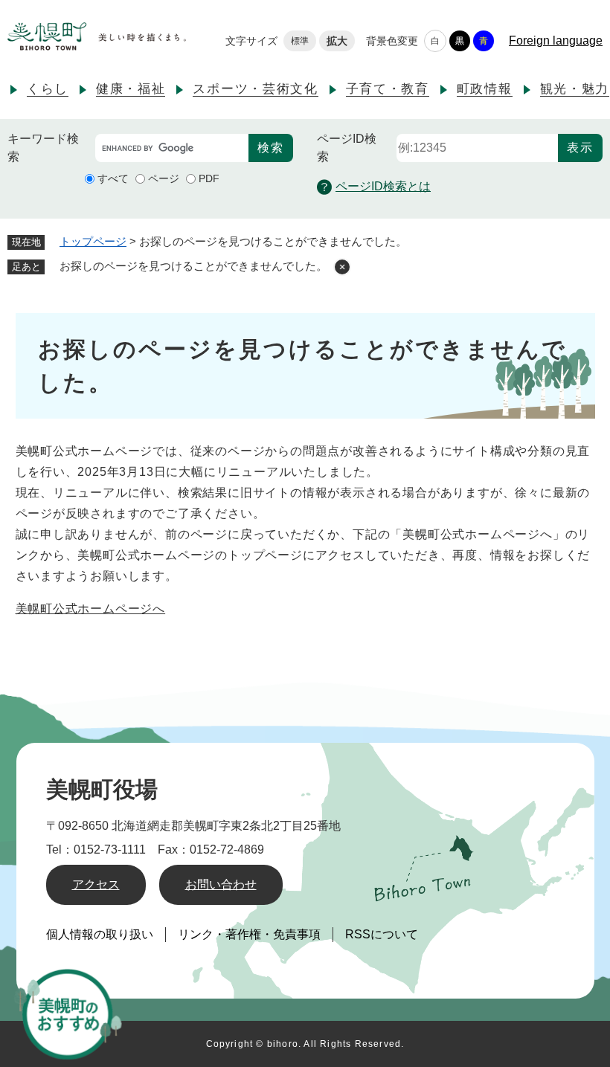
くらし (47, 89)
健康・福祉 (131, 89)
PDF (209, 178)
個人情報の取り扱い (99, 934)
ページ (163, 178)
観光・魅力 (575, 89)
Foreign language (556, 40)
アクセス (96, 884)
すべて (113, 178)
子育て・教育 (387, 89)
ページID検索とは (383, 186)
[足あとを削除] (342, 267)
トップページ (93, 241)
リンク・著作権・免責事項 (249, 934)
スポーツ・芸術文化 (255, 89)
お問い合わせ (221, 884)
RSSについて (381, 934)
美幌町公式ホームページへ (91, 608)
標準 (300, 41)
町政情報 (485, 89)
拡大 (337, 41)
